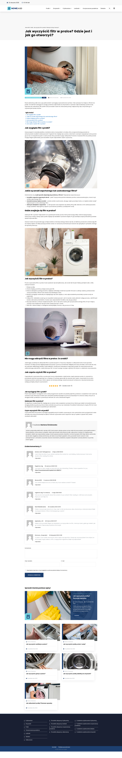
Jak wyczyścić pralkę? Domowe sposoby (81, 597)
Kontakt (54, 747)
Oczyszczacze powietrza (90, 8)
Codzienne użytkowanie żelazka (85, 729)
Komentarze (28, 548)
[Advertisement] (61, 17)
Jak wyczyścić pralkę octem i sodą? (74, 644)
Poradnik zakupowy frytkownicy (60, 720)
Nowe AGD (27, 27)
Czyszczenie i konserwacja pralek (33, 97)
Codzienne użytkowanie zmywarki (86, 732)
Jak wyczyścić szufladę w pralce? (36, 644)
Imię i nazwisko (28, 561)
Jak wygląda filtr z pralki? (33, 114)
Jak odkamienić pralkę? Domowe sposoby (39, 703)
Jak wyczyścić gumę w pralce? (35, 673)
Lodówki (76, 8)
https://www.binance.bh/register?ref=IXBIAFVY (48, 470)
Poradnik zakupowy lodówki (59, 724)
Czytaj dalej (76, 615)
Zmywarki (56, 8)
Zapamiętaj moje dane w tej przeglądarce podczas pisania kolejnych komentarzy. (47, 570)
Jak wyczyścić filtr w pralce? (35, 120)
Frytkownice (66, 8)
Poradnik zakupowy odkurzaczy (60, 732)
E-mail (62, 561)
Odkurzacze (29, 740)
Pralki (47, 8)
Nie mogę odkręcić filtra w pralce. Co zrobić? (39, 122)
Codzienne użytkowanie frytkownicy (87, 720)
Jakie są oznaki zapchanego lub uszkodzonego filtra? (42, 116)
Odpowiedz (38, 458)
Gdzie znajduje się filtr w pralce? (36, 118)
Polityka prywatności (64, 747)
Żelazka (103, 8)
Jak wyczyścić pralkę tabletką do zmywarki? (77, 673)
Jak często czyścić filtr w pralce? (36, 124)
